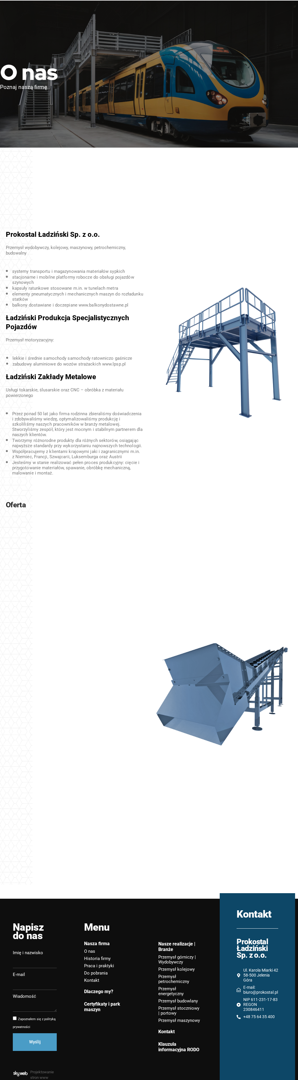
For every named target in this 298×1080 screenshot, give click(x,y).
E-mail (19, 974)
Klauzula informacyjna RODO (178, 1046)
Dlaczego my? (98, 991)
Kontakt (166, 1031)
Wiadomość (24, 996)
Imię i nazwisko (28, 952)
